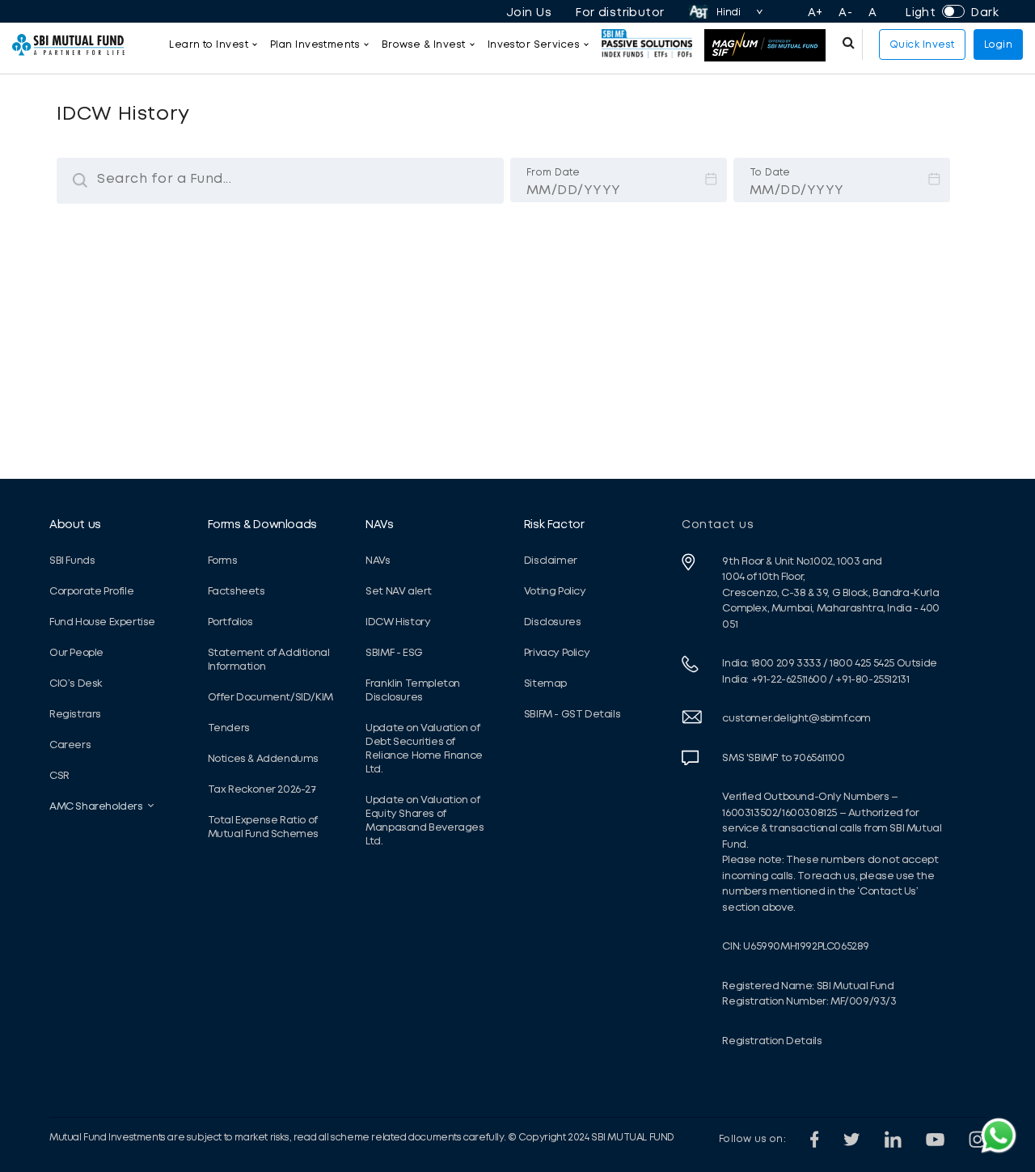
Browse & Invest (424, 44)
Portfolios (230, 621)
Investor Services (534, 44)
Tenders (229, 727)
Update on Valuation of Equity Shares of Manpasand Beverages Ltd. (424, 820)
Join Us (528, 12)
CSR (59, 775)
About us (75, 524)
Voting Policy (555, 591)
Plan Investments (315, 44)
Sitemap (545, 683)
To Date (770, 149)
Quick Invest (922, 44)
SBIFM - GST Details (572, 714)
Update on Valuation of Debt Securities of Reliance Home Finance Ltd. (424, 748)
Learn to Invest (208, 44)
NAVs (379, 524)
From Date (553, 149)
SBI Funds (72, 560)
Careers (70, 744)
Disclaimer (550, 560)
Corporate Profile (91, 591)
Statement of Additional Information (269, 659)
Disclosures (552, 621)
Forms (223, 560)
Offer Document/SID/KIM (270, 697)
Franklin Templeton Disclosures (412, 690)
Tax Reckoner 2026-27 (262, 789)
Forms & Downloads (262, 524)
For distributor (620, 12)
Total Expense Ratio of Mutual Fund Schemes (263, 826)
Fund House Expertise (102, 621)
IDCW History (397, 621)
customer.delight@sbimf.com (796, 718)
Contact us (718, 524)
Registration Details (772, 1040)
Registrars (75, 714)
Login (998, 44)
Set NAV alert (398, 591)
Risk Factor (554, 524)
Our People (76, 652)
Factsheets (236, 591)
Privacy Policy (556, 652)
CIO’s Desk (76, 683)
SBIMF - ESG (394, 652)
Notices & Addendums (263, 758)
